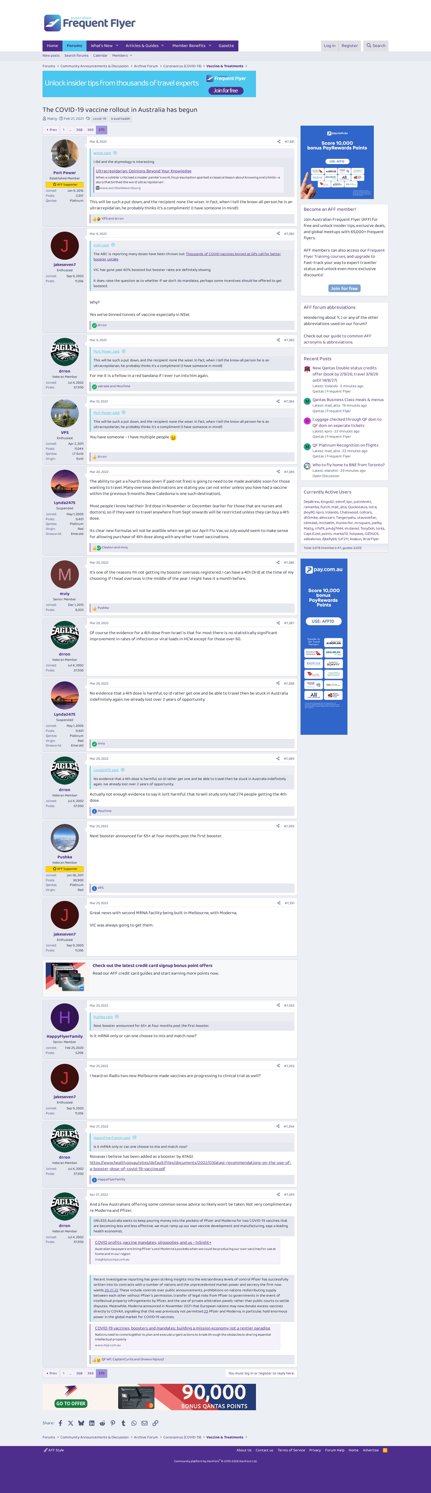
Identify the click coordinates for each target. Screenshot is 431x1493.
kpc (349, 502)
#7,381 (289, 141)
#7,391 (289, 903)
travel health (120, 119)
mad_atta (339, 507)
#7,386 (289, 562)
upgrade (362, 256)
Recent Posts (318, 359)
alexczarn (327, 518)
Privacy (315, 1450)
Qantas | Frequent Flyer (332, 391)
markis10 (340, 534)
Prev (53, 130)
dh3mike (311, 518)
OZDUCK (372, 534)
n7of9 (319, 528)
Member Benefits (189, 45)
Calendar (100, 56)
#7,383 (289, 340)
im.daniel (352, 528)
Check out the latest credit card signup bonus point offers (153, 965)
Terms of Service (291, 1450)
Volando (331, 512)
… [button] (70, 130)
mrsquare (362, 523)
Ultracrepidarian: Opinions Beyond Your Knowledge (143, 171)
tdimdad (310, 523)
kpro (320, 512)
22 (116, 1290)
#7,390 (289, 826)
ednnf (340, 502)
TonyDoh (367, 528)
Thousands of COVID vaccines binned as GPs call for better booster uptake (187, 256)
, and (133, 1359)
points (327, 534)
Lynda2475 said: (106, 770)
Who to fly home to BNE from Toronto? (349, 465)
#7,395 (289, 1194)
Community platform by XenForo (215, 1461)
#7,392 (289, 1005)
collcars (365, 512)
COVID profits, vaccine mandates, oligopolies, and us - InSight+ (153, 1242)
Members (120, 56)
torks (380, 528)
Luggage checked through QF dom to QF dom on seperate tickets (347, 422)
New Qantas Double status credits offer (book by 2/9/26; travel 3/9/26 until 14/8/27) (345, 374)
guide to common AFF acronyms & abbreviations (337, 339)
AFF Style (55, 1450)
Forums (74, 45)
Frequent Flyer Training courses (344, 253)
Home (52, 45)
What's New (102, 45)
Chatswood (349, 512)
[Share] (279, 142)
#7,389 (289, 758)
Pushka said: (103, 1017)
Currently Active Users (328, 492)
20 (107, 1290)
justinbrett (362, 502)
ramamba (311, 507)
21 (111, 1290)
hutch (325, 507)
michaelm (327, 523)
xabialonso (312, 539)
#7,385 (289, 472)
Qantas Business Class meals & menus (348, 399)
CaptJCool (312, 534)
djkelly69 (329, 539)
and (113, 218)
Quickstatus (357, 507)
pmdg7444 (334, 528)
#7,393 (289, 1066)
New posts (51, 56)
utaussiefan (366, 518)
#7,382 (289, 234)
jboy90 (309, 512)
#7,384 (289, 401)
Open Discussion (326, 476)
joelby (376, 523)
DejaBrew (311, 502)
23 (206, 1311)
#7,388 (289, 683)
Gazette (226, 45)
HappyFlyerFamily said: (112, 1138)
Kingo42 (327, 502)
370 (102, 130)
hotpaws (356, 534)
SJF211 (343, 539)
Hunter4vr (344, 523)
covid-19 (99, 119)
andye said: (102, 153)
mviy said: (101, 245)
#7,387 (289, 623)
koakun (356, 539)
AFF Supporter (67, 184)
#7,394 (289, 1126)
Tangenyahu (346, 518)
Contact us (264, 1450)
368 (79, 130)
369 (90, 130)
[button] (117, 46)
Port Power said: (107, 351)
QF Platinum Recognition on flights (346, 445)
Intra (372, 507)
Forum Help (335, 1450)
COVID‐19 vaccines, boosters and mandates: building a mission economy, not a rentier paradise (182, 1328)
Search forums (77, 56)
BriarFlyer (371, 539)
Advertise (371, 1450)
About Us (244, 1450)
